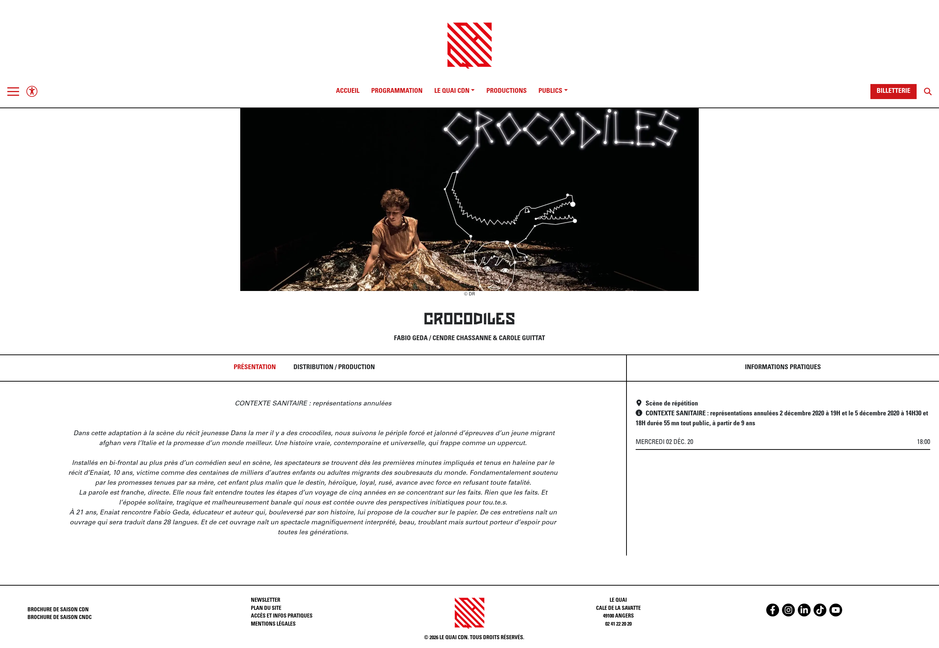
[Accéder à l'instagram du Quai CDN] (788, 610)
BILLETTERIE (893, 91)
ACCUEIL (347, 91)
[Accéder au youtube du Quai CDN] (835, 610)
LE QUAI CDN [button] (452, 91)
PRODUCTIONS (506, 91)
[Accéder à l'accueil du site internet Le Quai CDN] (469, 39)
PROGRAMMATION (397, 91)
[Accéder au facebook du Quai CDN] (772, 610)
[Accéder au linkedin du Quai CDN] (804, 610)
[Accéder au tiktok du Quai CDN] (820, 610)
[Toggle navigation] (13, 91)
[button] (13, 91)
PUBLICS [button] (550, 91)
